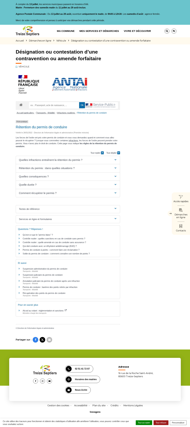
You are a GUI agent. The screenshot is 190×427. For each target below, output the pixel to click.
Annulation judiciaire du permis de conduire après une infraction (51, 281)
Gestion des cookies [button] (58, 405)
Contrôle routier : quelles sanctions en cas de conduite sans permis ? (54, 238)
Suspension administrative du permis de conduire (45, 269)
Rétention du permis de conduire (92, 113)
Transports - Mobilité (45, 113)
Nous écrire (81, 390)
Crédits (114, 405)
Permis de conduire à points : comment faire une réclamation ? (51, 250)
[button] (68, 160)
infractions (73, 140)
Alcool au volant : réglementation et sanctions (43, 310)
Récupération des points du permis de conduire (44, 293)
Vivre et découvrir (137, 31)
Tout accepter (144, 422)
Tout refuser (161, 422)
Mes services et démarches (99, 31)
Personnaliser (178, 422)
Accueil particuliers (25, 113)
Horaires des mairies (86, 379)
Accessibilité (80, 405)
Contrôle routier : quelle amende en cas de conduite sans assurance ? (54, 242)
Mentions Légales (133, 405)
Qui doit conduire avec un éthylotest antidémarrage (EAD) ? (50, 246)
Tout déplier (111, 153)
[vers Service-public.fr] (100, 105)
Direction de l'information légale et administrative (35, 328)
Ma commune (66, 31)
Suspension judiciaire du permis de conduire (43, 275)
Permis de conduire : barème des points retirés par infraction (50, 287)
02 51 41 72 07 (82, 369)
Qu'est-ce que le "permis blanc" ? (38, 235)
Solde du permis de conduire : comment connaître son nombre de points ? (56, 253)
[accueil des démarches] (21, 104)
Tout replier (96, 153)
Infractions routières (66, 113)
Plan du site (99, 405)
